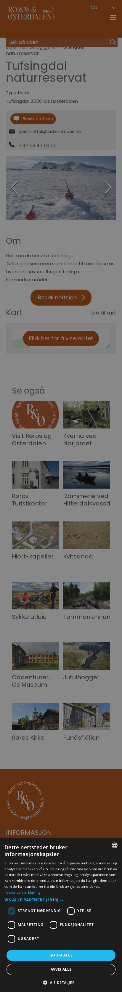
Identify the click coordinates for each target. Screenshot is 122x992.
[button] (61, 900)
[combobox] (115, 845)
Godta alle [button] (61, 955)
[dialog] (61, 915)
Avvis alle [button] (61, 969)
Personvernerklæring (22, 892)
